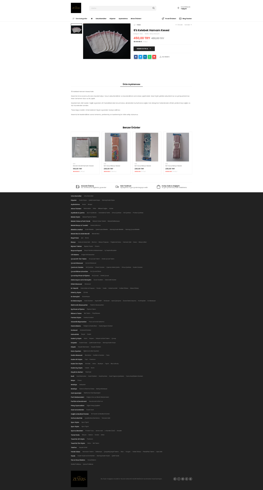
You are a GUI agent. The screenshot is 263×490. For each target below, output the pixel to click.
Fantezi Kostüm (89, 317)
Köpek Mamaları (83, 347)
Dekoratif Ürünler (110, 280)
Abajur (90, 204)
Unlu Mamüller (101, 19)
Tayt (86, 359)
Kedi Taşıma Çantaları (116, 376)
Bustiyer (100, 364)
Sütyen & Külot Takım (103, 338)
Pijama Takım (91, 309)
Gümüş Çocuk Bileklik (132, 229)
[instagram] (178, 478)
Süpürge (88, 372)
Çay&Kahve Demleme (92, 418)
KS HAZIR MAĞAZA (136, 479)
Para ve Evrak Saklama (96, 322)
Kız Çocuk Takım (94, 259)
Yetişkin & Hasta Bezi (90, 326)
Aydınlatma (123, 19)
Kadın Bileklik (89, 229)
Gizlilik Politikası (76, 464)
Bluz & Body (115, 364)
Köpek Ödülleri (96, 347)
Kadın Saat (90, 410)
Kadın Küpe (83, 200)
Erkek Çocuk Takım (108, 259)
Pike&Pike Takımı (148, 452)
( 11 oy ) (143, 171)
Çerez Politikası (88, 464)
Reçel (83, 334)
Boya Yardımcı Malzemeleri (93, 250)
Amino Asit (99, 431)
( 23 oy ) (174, 171)
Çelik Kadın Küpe (94, 200)
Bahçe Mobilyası (101, 389)
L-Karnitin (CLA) (110, 431)
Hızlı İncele (85, 159)
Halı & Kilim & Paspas (88, 288)
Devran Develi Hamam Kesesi (83, 166)
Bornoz (94, 242)
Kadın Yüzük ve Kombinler (86, 456)
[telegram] (190, 478)
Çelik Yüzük (115, 456)
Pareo (80, 380)
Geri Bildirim (166, 57)
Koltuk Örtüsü (123, 288)
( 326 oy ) (113, 171)
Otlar (94, 208)
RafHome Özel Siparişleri (92, 393)
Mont (92, 368)
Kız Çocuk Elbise (95, 271)
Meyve (84, 435)
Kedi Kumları (103, 376)
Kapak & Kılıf (83, 447)
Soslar (97, 435)
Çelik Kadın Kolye (95, 343)
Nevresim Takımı (88, 452)
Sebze (90, 435)
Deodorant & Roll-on (96, 401)
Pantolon (93, 359)
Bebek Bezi (95, 234)
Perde (99, 288)
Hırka (94, 364)
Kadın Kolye (83, 343)
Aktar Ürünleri (136, 19)
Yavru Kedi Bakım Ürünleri (134, 376)
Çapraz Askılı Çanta (113, 267)
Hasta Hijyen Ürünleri (106, 326)
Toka (107, 355)
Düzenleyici (86, 296)
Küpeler (113, 19)
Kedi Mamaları (81, 376)
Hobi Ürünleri (88, 301)
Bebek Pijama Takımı (89, 217)
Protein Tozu (89, 431)
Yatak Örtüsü (137, 452)
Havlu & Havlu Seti (84, 242)
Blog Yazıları (187, 19)
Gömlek (87, 364)
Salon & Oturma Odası (86, 389)
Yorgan (128, 452)
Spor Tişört (85, 422)
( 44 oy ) (82, 171)
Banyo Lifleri (143, 242)
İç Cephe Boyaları (111, 250)
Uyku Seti (159, 452)
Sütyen (91, 338)
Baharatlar (87, 208)
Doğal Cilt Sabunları (87, 255)
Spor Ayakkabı (92, 213)
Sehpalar (82, 385)
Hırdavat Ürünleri (85, 330)
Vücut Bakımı (92, 460)
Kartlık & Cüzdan (98, 355)
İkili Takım (87, 313)
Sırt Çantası (127, 213)
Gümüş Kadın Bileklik (116, 229)
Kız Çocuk (95, 276)
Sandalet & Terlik (104, 213)
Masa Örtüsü (134, 288)
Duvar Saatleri (98, 280)
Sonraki (187, 25)
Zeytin (89, 334)
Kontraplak (142, 301)
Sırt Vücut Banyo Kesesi (112, 166)
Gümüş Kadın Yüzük (103, 456)
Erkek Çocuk (105, 276)
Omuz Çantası (116, 213)
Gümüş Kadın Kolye (109, 343)
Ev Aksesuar (152, 301)
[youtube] (182, 478)
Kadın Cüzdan (137, 267)
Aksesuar (88, 284)
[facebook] (174, 478)
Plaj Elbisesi (96, 313)
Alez (122, 452)
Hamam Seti (127, 242)
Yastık (105, 288)
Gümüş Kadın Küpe (108, 200)
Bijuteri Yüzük (88, 246)
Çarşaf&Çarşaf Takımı (111, 452)
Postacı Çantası (138, 213)
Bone (87, 238)
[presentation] (190, 153)
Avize (84, 204)
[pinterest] (186, 478)
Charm (97, 246)
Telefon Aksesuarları (97, 305)
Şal (82, 238)
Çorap (86, 292)
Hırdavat (106, 301)
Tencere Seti (106, 418)
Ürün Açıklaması (131, 84)
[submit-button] (153, 8)
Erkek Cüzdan (99, 267)
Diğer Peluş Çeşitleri (93, 405)
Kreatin (119, 431)
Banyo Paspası (104, 242)
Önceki (180, 25)
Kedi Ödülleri (92, 376)
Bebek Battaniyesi (114, 221)
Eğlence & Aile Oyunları (91, 351)
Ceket (87, 368)
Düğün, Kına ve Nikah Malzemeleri (98, 397)
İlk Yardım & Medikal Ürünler (100, 414)
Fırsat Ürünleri (170, 19)
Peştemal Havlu (116, 242)
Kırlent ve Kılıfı (113, 288)
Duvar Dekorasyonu (129, 301)
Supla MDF (98, 301)
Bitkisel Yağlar (102, 208)
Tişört (107, 364)
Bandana (88, 355)
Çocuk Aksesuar (90, 263)
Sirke (102, 435)
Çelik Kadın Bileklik (102, 229)
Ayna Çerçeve (116, 301)
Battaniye (99, 452)
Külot (85, 338)
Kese (139, 25)
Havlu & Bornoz (96, 225)
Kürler (111, 208)
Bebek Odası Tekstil (99, 221)
